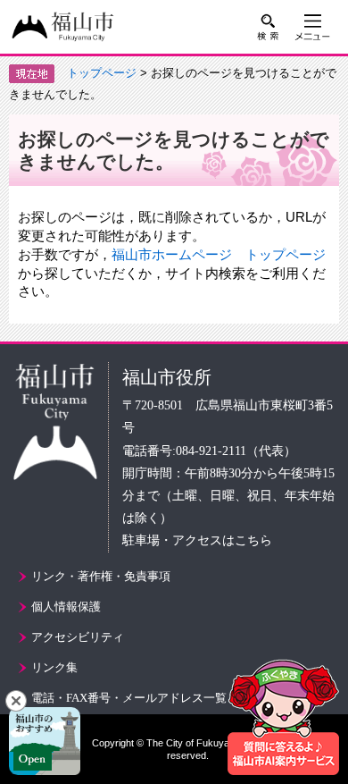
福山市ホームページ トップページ (219, 254)
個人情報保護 (66, 606)
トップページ (102, 73)
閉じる (16, 701)
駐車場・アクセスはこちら (197, 540)
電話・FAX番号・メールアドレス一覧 (129, 697)
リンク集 (54, 667)
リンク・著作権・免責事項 (100, 576)
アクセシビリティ (77, 637)
